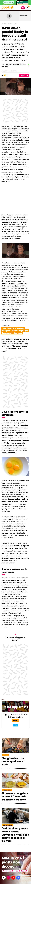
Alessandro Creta (12, 71)
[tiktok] (4, 878)
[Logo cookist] (7, 7)
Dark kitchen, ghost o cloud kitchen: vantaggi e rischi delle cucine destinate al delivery (15, 834)
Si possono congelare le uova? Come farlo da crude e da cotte (15, 796)
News (3, 699)
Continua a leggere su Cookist (15, 638)
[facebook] (18, 878)
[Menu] (23, 7)
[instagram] (9, 878)
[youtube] (13, 878)
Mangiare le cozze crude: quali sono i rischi (13, 761)
